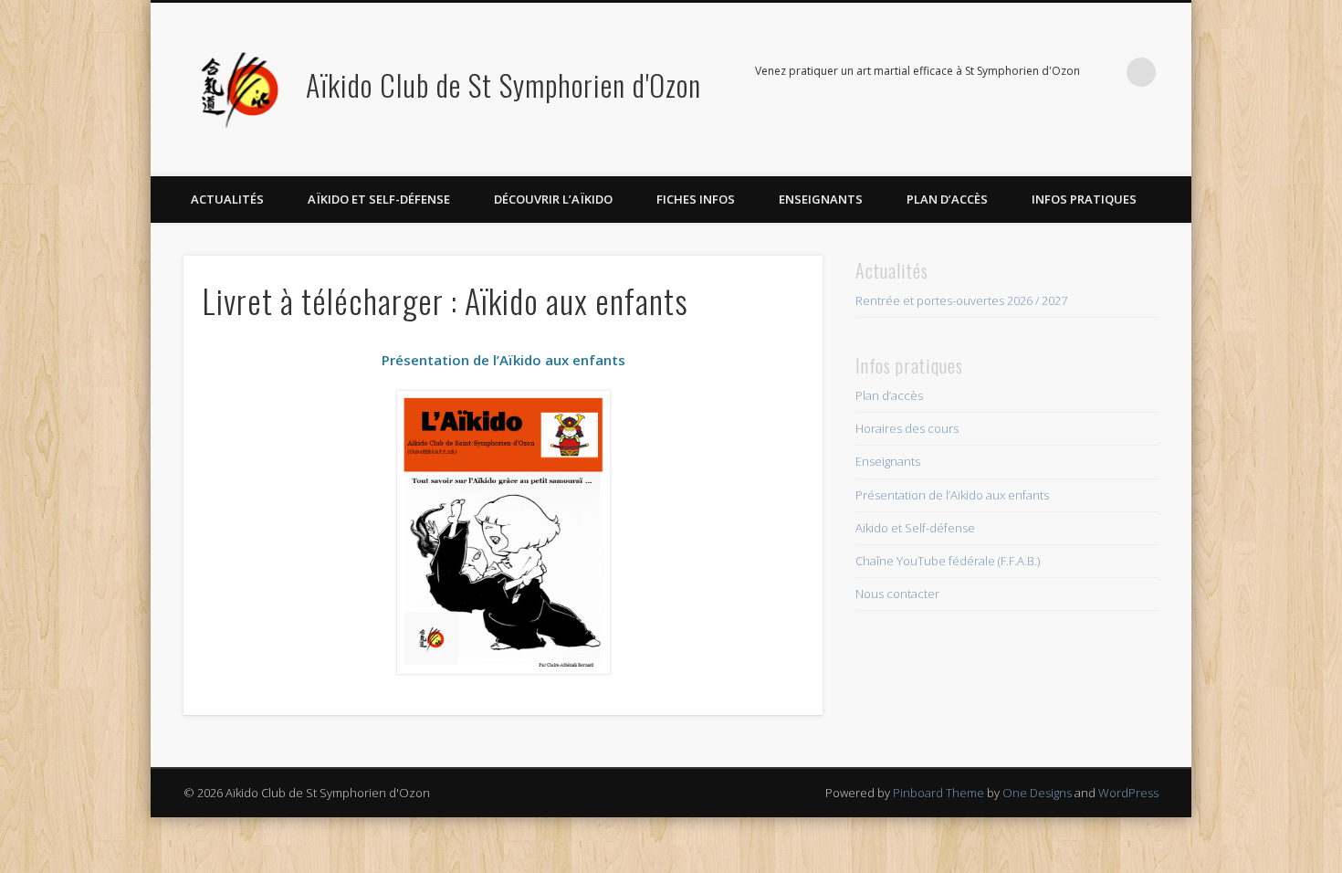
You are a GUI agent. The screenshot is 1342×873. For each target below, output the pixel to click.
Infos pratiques (1084, 199)
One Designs (1037, 792)
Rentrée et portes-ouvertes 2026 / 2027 (961, 300)
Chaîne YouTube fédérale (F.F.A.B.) (947, 560)
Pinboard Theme (938, 792)
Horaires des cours (907, 428)
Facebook (1103, 72)
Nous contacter (897, 593)
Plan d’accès (947, 199)
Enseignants (821, 199)
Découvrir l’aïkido (553, 199)
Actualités (227, 199)
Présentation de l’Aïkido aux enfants (952, 495)
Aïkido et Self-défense (379, 199)
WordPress (1128, 792)
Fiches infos (695, 199)
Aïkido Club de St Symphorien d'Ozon (503, 84)
